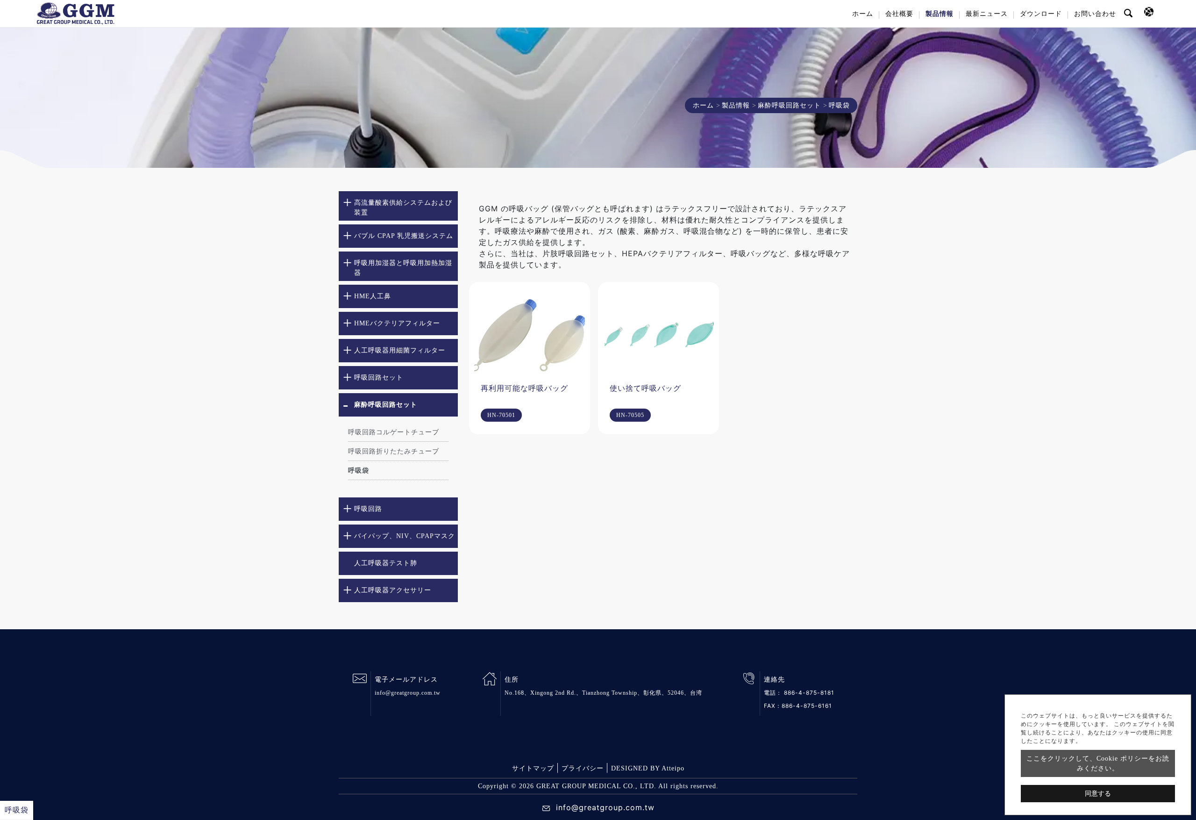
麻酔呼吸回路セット (789, 105)
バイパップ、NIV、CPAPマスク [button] (404, 535)
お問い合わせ (1095, 13)
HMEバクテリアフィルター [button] (397, 323)
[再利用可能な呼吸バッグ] (529, 334)
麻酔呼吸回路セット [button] (385, 404)
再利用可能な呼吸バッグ (524, 388)
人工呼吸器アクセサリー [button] (392, 590)
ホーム (862, 13)
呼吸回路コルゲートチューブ (393, 432)
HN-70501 (501, 415)
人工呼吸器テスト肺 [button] (385, 563)
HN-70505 (630, 415)
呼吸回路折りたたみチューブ (393, 451)
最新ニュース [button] (987, 13)
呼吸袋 (358, 470)
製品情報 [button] (939, 13)
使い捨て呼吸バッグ (645, 388)
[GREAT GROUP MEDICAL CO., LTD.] (75, 13)
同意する (1098, 793)
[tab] (398, 206)
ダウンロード (1041, 13)
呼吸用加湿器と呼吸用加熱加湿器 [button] (403, 267)
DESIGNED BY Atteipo (647, 768)
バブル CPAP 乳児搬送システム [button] (403, 235)
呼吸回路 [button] (368, 508)
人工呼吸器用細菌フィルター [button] (399, 350)
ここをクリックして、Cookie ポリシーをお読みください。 (1097, 763)
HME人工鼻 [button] (372, 296)
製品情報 (736, 105)
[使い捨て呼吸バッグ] (658, 334)
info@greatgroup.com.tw (408, 693)
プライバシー (583, 768)
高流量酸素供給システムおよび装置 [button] (403, 207)
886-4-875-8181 (809, 692)
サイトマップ (533, 768)
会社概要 (899, 13)
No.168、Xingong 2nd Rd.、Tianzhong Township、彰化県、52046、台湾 (603, 693)
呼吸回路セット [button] (378, 377)
